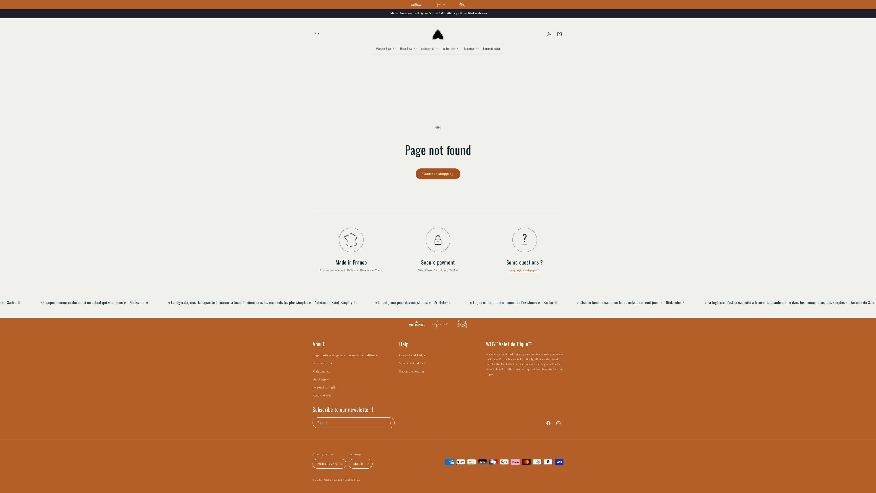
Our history (321, 379)
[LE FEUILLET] (440, 324)
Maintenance (321, 371)
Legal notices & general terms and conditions (345, 355)
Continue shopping (438, 174)
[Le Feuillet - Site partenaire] (440, 4)
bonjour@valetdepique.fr (525, 270)
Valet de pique (332, 479)
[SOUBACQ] (461, 324)
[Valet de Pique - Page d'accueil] (416, 4)
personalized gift (324, 387)
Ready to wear (323, 395)
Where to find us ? (412, 363)
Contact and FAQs (412, 355)
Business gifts (322, 363)
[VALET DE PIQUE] (417, 324)
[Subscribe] (389, 422)
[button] (318, 34)
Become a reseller (411, 371)
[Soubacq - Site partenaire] (462, 4)
